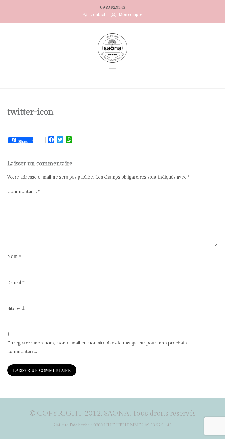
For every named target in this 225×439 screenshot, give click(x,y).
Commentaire (23, 191)
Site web (16, 308)
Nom (14, 256)
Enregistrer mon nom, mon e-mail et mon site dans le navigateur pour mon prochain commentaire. (97, 347)
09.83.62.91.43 (112, 7)
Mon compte (130, 14)
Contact (98, 14)
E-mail (16, 282)
